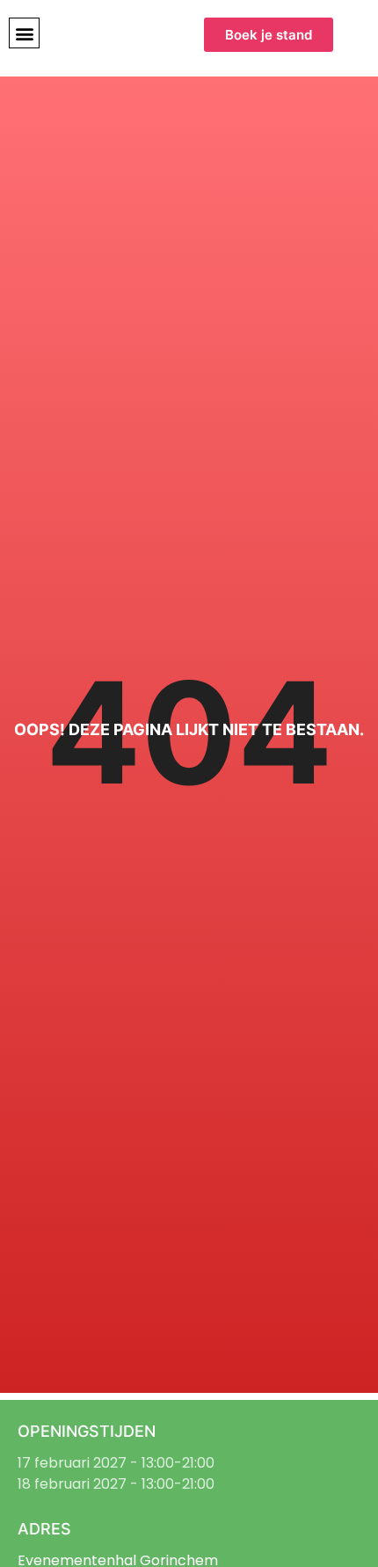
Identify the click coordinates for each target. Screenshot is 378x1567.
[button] (24, 33)
